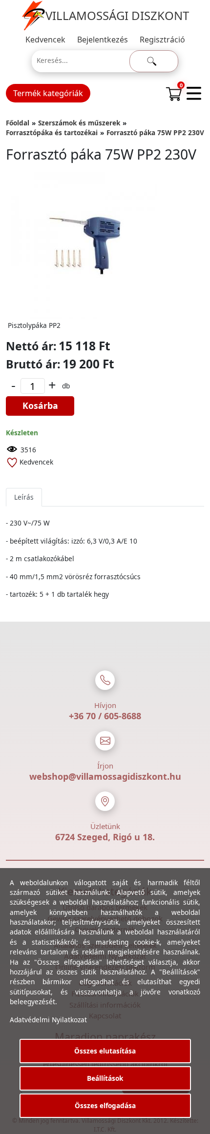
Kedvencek (45, 39)
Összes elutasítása (105, 1050)
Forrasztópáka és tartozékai (52, 132)
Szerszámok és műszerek (79, 122)
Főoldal (17, 122)
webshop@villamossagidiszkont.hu (105, 776)
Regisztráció (162, 39)
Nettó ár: (31, 346)
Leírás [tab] (24, 497)
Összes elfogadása (105, 1105)
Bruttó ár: (33, 364)
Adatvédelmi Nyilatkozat (48, 1019)
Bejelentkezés (102, 39)
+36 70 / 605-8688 (105, 716)
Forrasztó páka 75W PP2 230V (155, 132)
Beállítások (105, 1078)
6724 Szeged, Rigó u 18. (105, 837)
